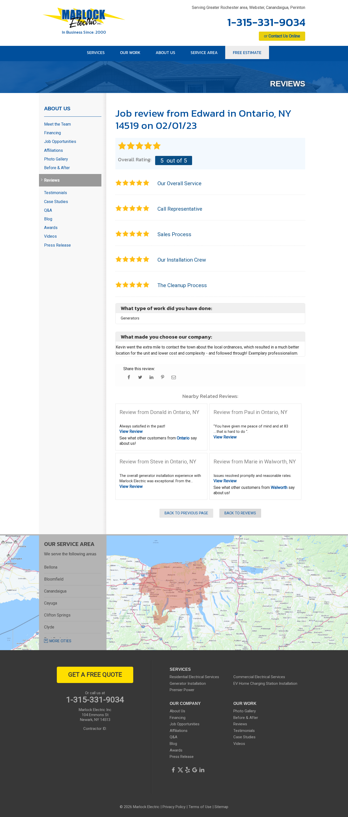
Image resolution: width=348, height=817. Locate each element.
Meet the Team (57, 124)
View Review (131, 431)
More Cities (60, 641)
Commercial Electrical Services (259, 677)
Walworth (279, 487)
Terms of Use (200, 807)
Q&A (48, 210)
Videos (50, 236)
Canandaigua (55, 591)
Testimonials (55, 192)
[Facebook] (173, 770)
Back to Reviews (240, 513)
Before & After (57, 167)
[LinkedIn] (202, 770)
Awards (51, 227)
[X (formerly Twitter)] (180, 770)
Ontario (183, 438)
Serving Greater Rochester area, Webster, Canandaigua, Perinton (248, 7)
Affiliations (53, 150)
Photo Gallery (56, 159)
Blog (48, 219)
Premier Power (182, 690)
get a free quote (95, 674)
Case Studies (56, 201)
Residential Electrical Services (194, 677)
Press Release (57, 245)
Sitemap (221, 807)
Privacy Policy (174, 807)
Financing (52, 132)
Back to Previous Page (186, 513)
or (282, 36)
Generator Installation (188, 683)
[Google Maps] (195, 770)
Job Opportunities (60, 141)
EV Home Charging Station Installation (265, 683)
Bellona (50, 567)
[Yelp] (187, 770)
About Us (57, 108)
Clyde (49, 627)
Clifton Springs (57, 615)
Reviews (52, 180)
